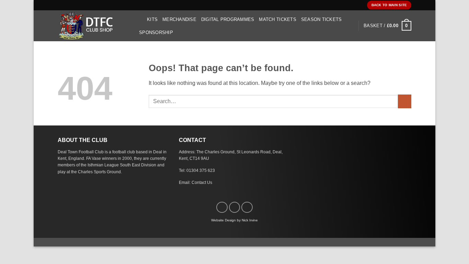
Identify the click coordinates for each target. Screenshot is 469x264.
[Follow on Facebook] (222, 207)
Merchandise (179, 19)
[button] (139, 19)
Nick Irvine (250, 220)
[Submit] (404, 101)
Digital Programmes (227, 19)
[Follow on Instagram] (234, 207)
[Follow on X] (247, 207)
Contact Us (202, 182)
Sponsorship (156, 32)
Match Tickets (277, 19)
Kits (152, 19)
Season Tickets (321, 19)
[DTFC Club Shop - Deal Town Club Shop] (92, 25)
